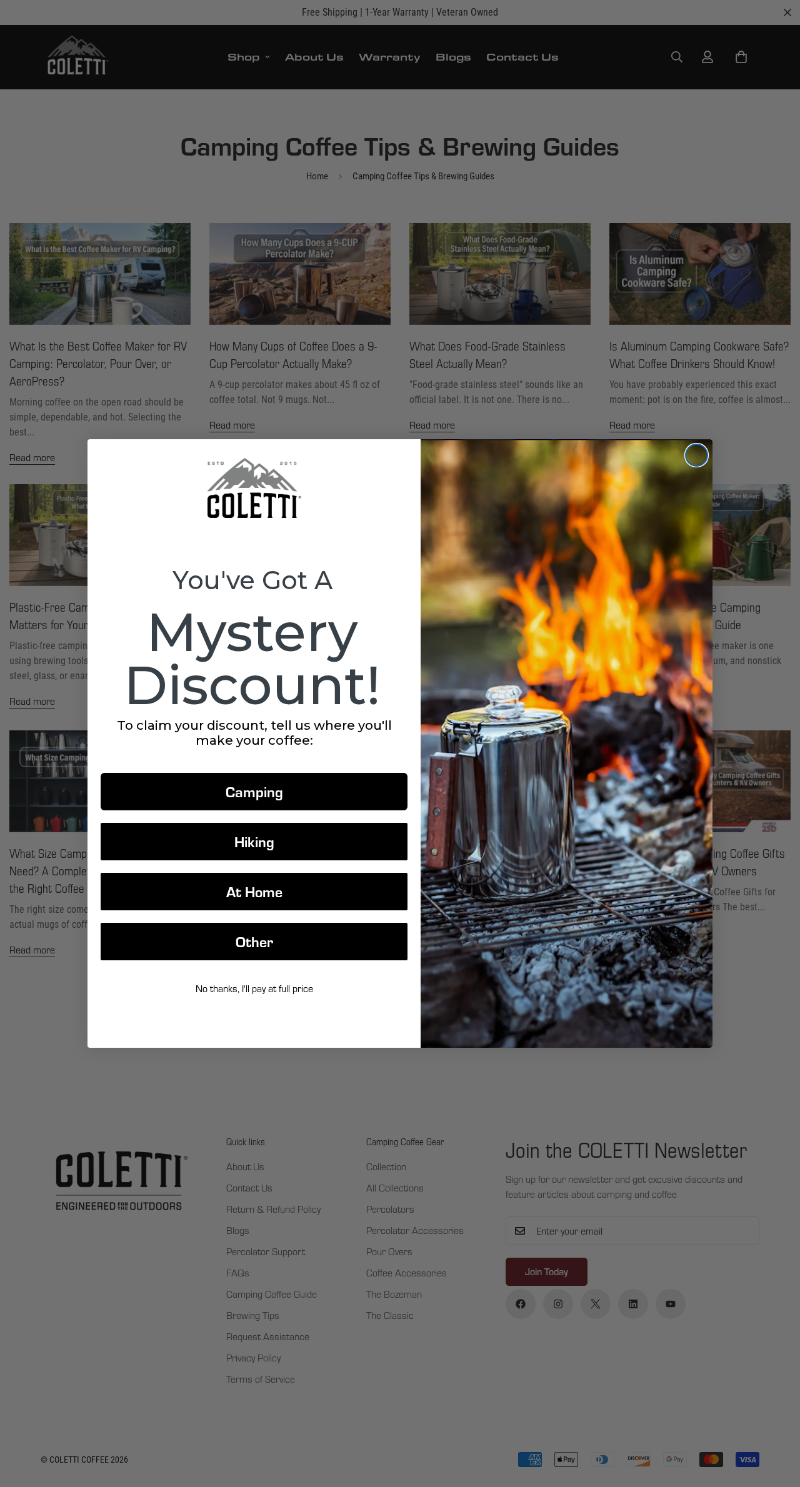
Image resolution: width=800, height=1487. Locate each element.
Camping (254, 791)
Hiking (254, 841)
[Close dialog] (697, 455)
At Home (254, 891)
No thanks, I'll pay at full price (254, 988)
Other (254, 941)
